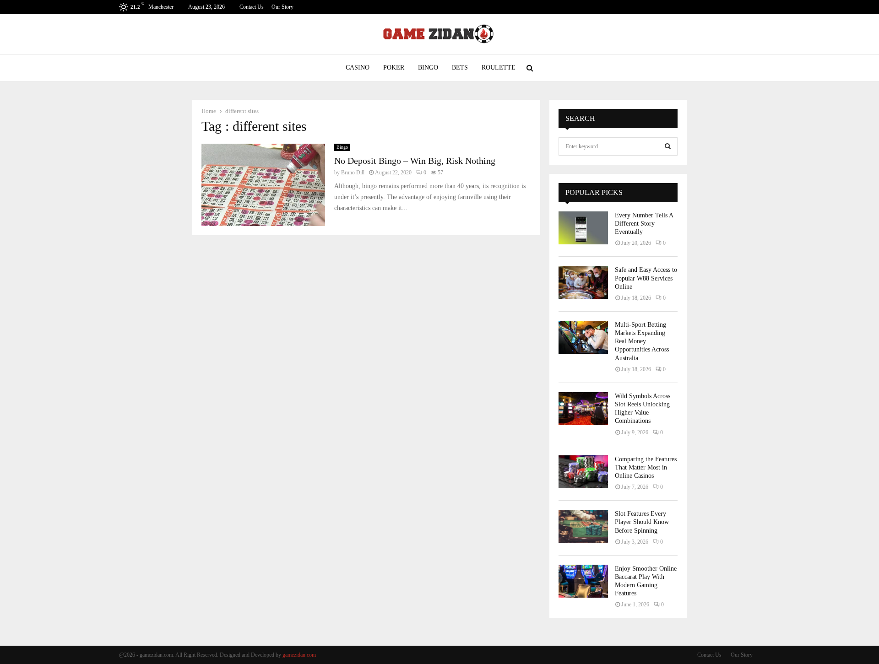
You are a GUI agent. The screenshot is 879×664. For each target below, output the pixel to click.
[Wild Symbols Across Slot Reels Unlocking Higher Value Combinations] (583, 408)
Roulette (498, 67)
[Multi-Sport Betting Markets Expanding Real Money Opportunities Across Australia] (583, 337)
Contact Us (251, 7)
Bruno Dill (352, 172)
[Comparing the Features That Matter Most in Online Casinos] (583, 471)
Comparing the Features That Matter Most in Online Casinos (646, 467)
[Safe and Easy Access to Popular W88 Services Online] (583, 282)
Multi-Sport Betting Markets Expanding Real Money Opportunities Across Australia (642, 341)
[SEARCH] (668, 146)
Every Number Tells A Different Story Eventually (644, 223)
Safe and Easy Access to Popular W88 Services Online (646, 278)
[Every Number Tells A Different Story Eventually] (583, 227)
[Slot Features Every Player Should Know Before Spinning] (583, 526)
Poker (393, 67)
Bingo (428, 67)
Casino (357, 67)
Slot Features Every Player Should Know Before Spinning (642, 522)
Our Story (282, 7)
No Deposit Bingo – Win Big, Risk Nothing (414, 161)
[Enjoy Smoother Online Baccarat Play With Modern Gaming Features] (583, 581)
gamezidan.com (299, 655)
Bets (460, 67)
